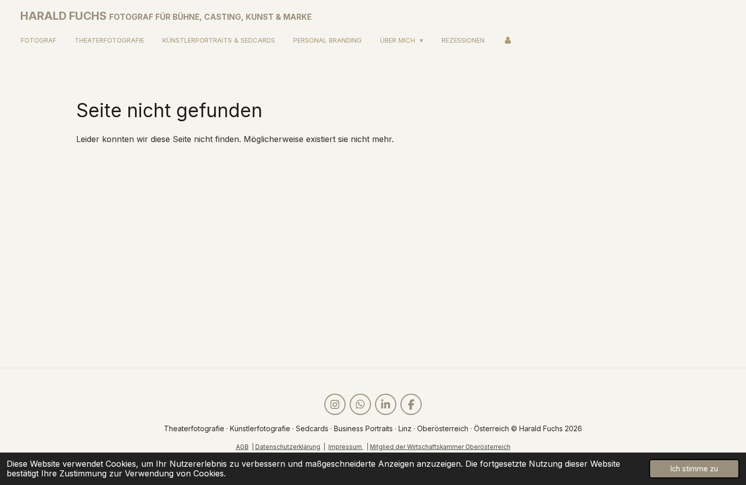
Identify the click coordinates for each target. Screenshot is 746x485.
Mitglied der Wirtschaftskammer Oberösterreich (440, 447)
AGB (242, 447)
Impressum (345, 447)
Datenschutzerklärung (287, 447)
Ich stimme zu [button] (694, 468)
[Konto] (507, 40)
